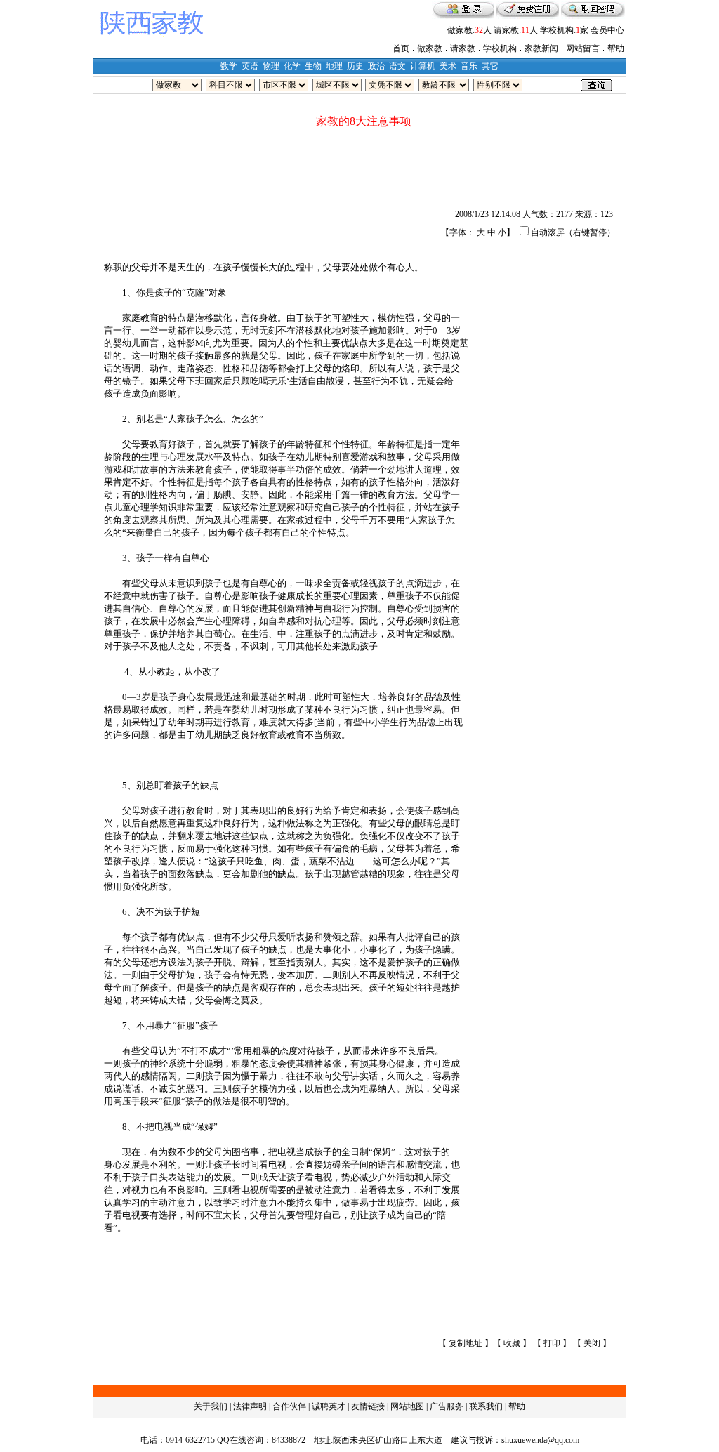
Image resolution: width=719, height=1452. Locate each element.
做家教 (429, 48)
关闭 (591, 1343)
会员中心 (607, 30)
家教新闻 (541, 48)
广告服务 (446, 1406)
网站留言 (583, 48)
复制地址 (465, 1343)
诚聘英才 (328, 1406)
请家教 (462, 48)
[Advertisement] (359, 163)
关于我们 (210, 1406)
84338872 (288, 1440)
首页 (401, 48)
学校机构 (500, 48)
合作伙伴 (289, 1406)
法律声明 (250, 1406)
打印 (551, 1343)
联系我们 (486, 1406)
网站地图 (407, 1406)
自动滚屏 (548, 232)
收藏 (511, 1343)
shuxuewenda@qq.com (540, 1440)
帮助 (615, 48)
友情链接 (368, 1406)
